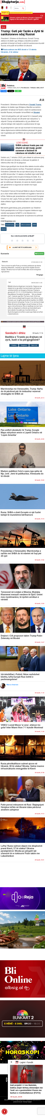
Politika (14, 345)
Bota (3, 27)
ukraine (3, 229)
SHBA (34, 225)
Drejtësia (24, 345)
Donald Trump (35, 104)
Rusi (17, 225)
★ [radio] (12, 241)
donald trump (10, 225)
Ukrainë (36, 112)
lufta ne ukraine (25, 225)
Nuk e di (34, 345)
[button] (4, 1111)
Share (4, 91)
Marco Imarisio (13, 685)
